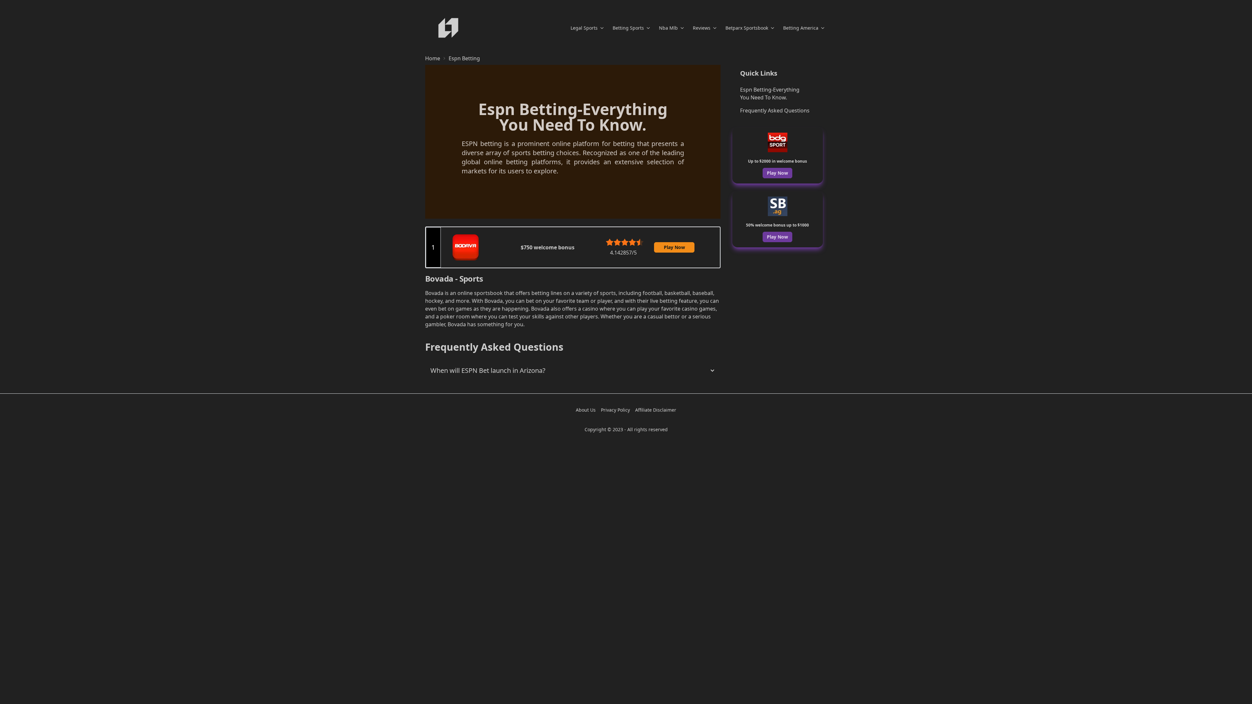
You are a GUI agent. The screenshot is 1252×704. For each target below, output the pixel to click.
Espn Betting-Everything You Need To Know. (769, 93)
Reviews (701, 28)
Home (432, 58)
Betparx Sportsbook (746, 28)
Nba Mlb (668, 28)
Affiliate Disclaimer (655, 410)
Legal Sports (584, 28)
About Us (586, 410)
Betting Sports (628, 28)
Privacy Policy (615, 410)
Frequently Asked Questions (775, 110)
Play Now (674, 247)
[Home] (448, 28)
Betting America (800, 28)
